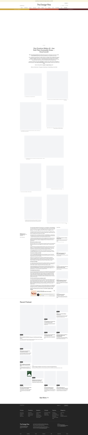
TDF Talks (42, 61)
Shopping (53, 412)
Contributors (43, 433)
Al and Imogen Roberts (35, 54)
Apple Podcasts (48, 64)
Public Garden (38, 417)
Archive (67, 433)
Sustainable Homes (47, 412)
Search (66, 3)
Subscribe (66, 405)
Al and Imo (52, 227)
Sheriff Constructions (38, 254)
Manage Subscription (64, 416)
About (20, 433)
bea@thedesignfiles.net (62, 424)
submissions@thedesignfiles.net (64, 425)
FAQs (51, 433)
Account (66, 5)
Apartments (22, 416)
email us (25, 426)
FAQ (61, 413)
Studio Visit (30, 412)
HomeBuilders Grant (34, 250)
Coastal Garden (38, 412)
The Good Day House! (40, 62)
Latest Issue (62, 412)
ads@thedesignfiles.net (63, 426)
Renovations (54, 416)
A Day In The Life (30, 413)
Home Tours (22, 412)
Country (37, 413)
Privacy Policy (59, 433)
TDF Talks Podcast (55, 417)
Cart (63, 5)
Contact (36, 433)
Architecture (22, 413)
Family (29, 416)
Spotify (44, 64)
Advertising (28, 433)
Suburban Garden (39, 416)
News (53, 418)
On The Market (54, 413)
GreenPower (46, 413)
